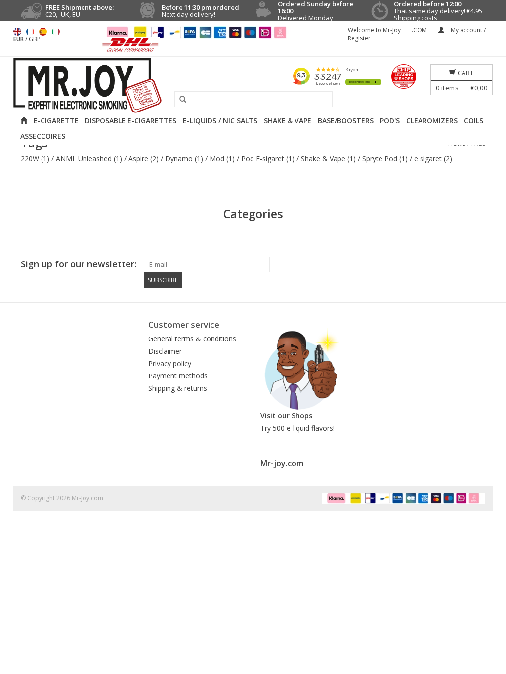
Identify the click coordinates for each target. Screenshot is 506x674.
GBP (35, 39)
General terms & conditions (192, 338)
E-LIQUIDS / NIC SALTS (220, 120)
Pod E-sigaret (268, 158)
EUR (19, 39)
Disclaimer (165, 351)
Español (43, 32)
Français (30, 32)
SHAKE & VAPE (287, 120)
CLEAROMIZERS (432, 120)
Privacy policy (169, 363)
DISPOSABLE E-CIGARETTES (130, 120)
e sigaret (433, 158)
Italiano (56, 32)
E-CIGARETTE (56, 120)
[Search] (179, 99)
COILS (473, 120)
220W (35, 158)
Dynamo (184, 158)
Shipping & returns (177, 388)
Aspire (143, 158)
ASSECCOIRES (42, 136)
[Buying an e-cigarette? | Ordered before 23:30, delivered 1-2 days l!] (253, 85)
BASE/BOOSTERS (346, 120)
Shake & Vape (328, 158)
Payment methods (178, 375)
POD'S (390, 120)
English (17, 32)
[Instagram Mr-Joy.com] (477, 264)
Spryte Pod (385, 158)
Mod (222, 158)
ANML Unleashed (89, 158)
